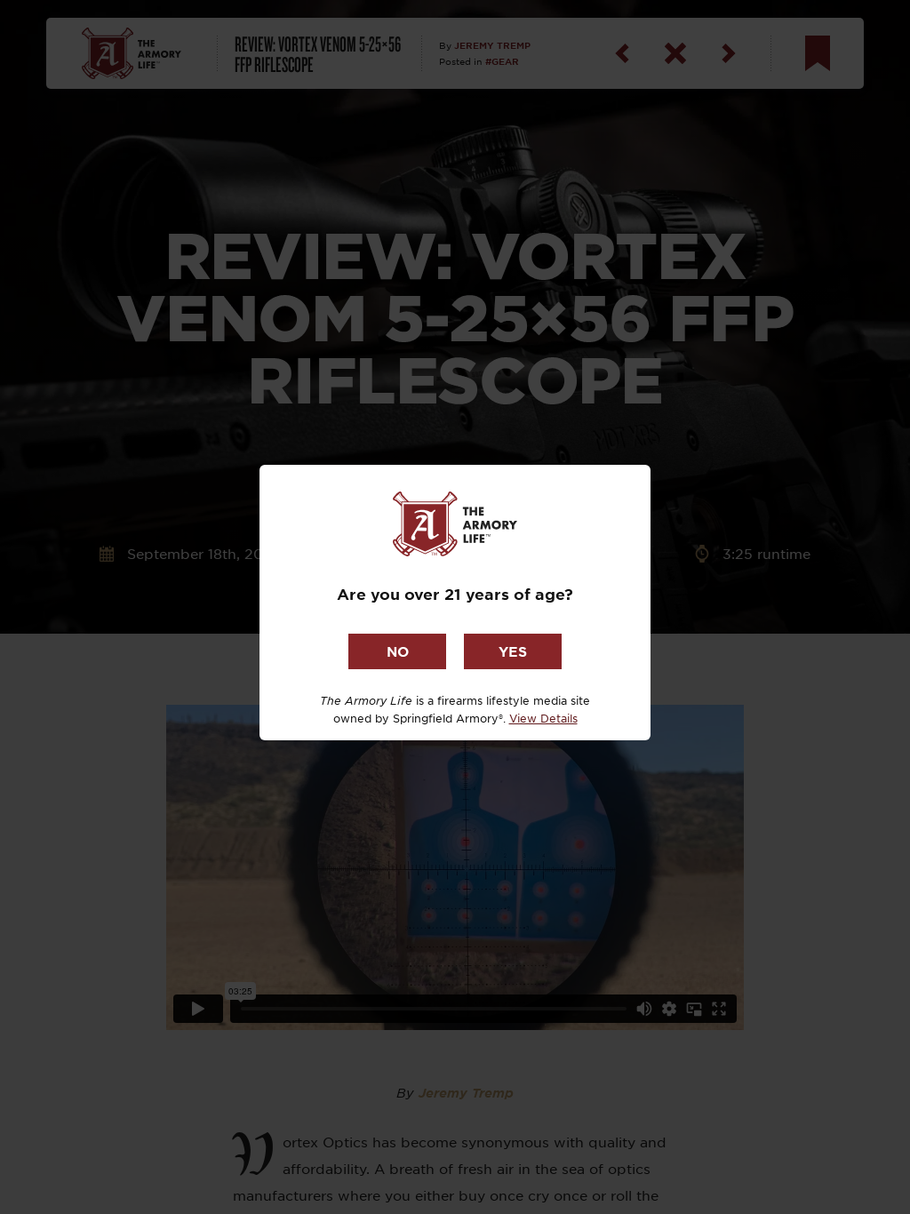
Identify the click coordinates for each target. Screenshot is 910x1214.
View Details (543, 718)
